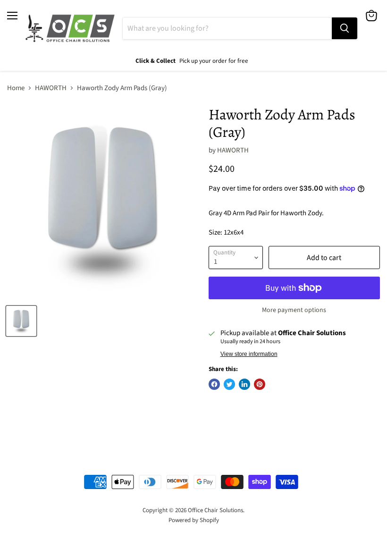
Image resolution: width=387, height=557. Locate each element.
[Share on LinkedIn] (244, 384)
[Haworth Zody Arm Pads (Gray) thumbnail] (21, 321)
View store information (249, 354)
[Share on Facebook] (214, 384)
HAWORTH (51, 88)
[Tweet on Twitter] (229, 384)
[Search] (344, 28)
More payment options (294, 310)
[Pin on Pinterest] (259, 384)
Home (16, 88)
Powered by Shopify (193, 520)
